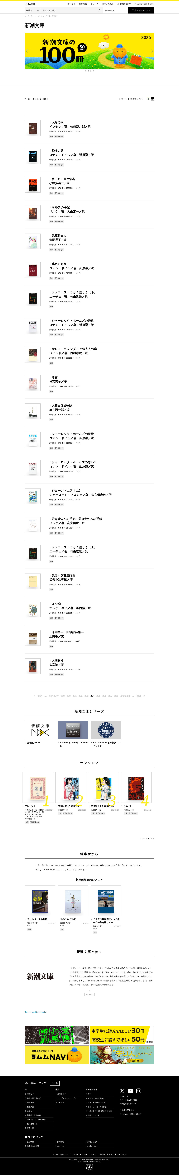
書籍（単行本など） (34, 1098)
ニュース (94, 4)
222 (81, 696)
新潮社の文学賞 (33, 1146)
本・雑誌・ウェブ (142, 10)
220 (69, 696)
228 (116, 696)
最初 (40, 696)
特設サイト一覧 (94, 1115)
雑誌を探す (61, 1094)
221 (75, 696)
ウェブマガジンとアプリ (66, 1098)
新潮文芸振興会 (128, 1110)
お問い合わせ (108, 4)
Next (152, 51)
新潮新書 (30, 1107)
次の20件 (125, 696)
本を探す (30, 1094)
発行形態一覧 (32, 1124)
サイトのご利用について (61, 1154)
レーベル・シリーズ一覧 (42, 16)
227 (110, 696)
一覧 (56, 1083)
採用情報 (83, 4)
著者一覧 (30, 1128)
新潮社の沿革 (92, 1142)
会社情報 (71, 4)
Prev (27, 51)
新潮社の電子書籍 (34, 1115)
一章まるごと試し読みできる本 (100, 1111)
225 (98, 696)
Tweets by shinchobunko (35, 1012)
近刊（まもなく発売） (96, 1098)
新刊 (89, 1094)
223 (87, 696)
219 (63, 696)
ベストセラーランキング (97, 1102)
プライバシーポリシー (80, 1154)
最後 (139, 696)
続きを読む (89, 994)
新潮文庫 (30, 1102)
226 (104, 696)
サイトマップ (121, 1154)
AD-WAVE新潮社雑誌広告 (131, 1114)
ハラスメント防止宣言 (98, 1154)
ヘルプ (111, 1154)
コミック (30, 1111)
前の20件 (54, 696)
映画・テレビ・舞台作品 (97, 1107)
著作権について (124, 4)
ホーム (27, 16)
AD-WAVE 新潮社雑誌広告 (145, 4)
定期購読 (60, 1102)
